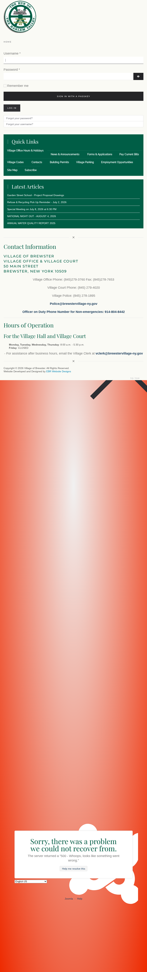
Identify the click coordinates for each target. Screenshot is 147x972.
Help (79, 898)
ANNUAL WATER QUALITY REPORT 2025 (31, 223)
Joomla (69, 898)
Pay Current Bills (129, 154)
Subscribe (31, 170)
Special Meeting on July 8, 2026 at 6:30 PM (31, 209)
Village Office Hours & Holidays (25, 150)
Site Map (12, 170)
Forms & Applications (99, 154)
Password (12, 69)
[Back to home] (20, 16)
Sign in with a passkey (73, 96)
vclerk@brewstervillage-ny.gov (119, 353)
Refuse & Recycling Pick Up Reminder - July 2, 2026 (37, 202)
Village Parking (85, 162)
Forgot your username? (19, 124)
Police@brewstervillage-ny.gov (73, 304)
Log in (11, 108)
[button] (142, 378)
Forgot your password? (19, 118)
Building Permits (59, 162)
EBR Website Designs (58, 371)
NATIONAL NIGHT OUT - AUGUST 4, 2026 (31, 216)
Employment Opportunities (117, 162)
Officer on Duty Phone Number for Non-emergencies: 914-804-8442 (73, 312)
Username (12, 53)
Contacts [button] (37, 162)
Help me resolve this (73, 868)
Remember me (18, 86)
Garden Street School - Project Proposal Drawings (35, 195)
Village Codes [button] (15, 162)
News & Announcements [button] (65, 154)
